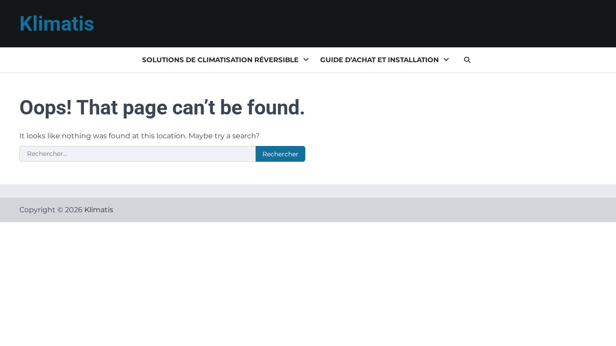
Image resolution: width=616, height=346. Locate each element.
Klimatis (56, 24)
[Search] (467, 60)
